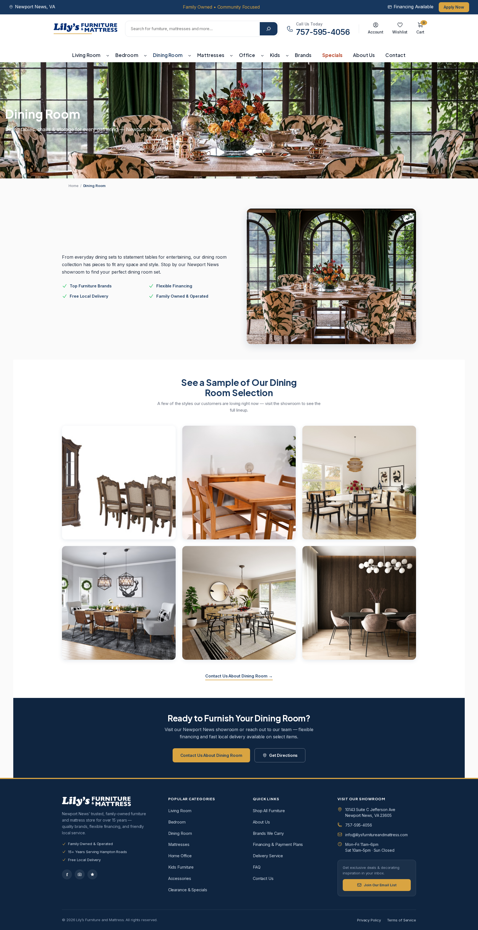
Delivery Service (268, 855)
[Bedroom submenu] (145, 55)
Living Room (179, 810)
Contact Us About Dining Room (211, 755)
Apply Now (454, 7)
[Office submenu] (262, 55)
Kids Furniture (181, 867)
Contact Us (263, 878)
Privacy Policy (369, 920)
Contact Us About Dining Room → (238, 676)
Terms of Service (401, 920)
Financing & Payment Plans (278, 844)
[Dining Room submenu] (189, 55)
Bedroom (177, 822)
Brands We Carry (268, 833)
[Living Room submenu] (107, 55)
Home (74, 185)
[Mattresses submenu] (231, 55)
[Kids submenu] (287, 55)
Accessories (179, 878)
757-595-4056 (358, 825)
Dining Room (180, 833)
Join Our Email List (380, 885)
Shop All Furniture (269, 810)
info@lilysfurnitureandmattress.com (376, 834)
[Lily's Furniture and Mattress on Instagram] (80, 874)
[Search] (268, 28)
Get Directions (283, 755)
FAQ (257, 867)
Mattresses (178, 844)
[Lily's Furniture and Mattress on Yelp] (92, 874)
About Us (261, 822)
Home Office (180, 855)
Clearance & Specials (187, 889)
